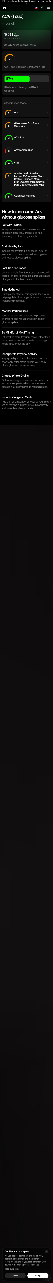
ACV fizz (15, 138)
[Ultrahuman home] (4, 8)
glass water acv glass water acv (23, 125)
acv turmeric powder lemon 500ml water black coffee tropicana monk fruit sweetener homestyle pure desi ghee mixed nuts (26, 179)
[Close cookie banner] (46, 1251)
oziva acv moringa (21, 196)
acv (13, 113)
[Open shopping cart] (42, 8)
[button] (48, 8)
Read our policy (12, 1269)
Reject (15, 1276)
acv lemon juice (20, 150)
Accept (38, 1276)
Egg (13, 163)
